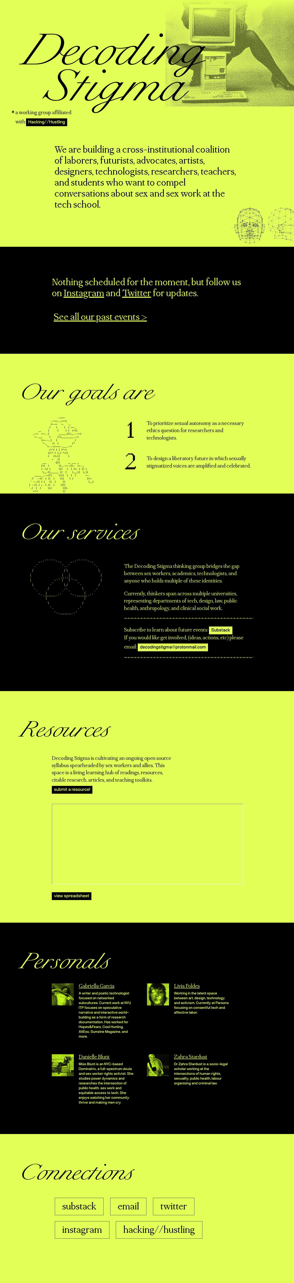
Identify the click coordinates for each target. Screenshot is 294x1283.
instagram (82, 1230)
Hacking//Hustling (46, 122)
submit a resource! (72, 789)
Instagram (84, 293)
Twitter (136, 293)
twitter (173, 1206)
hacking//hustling (159, 1230)
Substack (220, 630)
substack (79, 1206)
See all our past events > (100, 317)
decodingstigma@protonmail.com (173, 647)
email (128, 1206)
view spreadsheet (71, 896)
